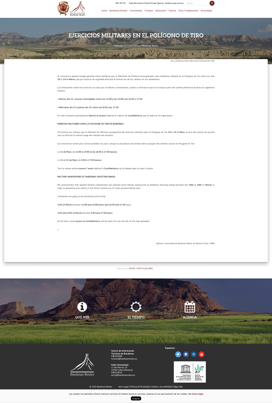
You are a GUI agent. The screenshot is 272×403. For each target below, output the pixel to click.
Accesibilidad (166, 386)
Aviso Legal (123, 386)
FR (121, 3)
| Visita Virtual (150, 3)
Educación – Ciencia (166, 10)
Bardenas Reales (150, 45)
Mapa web (178, 386)
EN (117, 3)
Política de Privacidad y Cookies (144, 386)
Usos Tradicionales (188, 10)
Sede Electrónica (136, 3)
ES (124, 3)
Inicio (104, 10)
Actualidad (206, 10)
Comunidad (136, 10)
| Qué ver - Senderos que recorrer (170, 3)
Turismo (148, 10)
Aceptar (136, 398)
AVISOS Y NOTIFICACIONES (141, 268)
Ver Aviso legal (195, 393)
